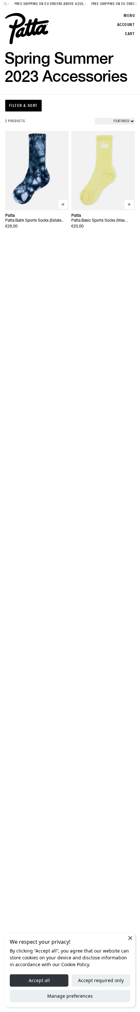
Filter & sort (23, 105)
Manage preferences (70, 996)
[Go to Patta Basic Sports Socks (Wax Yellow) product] (103, 170)
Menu (129, 15)
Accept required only (101, 980)
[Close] (130, 938)
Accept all (39, 980)
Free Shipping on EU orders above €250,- (47, 4)
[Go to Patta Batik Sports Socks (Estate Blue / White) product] (37, 170)
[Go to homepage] (27, 28)
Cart (130, 34)
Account (126, 24)
